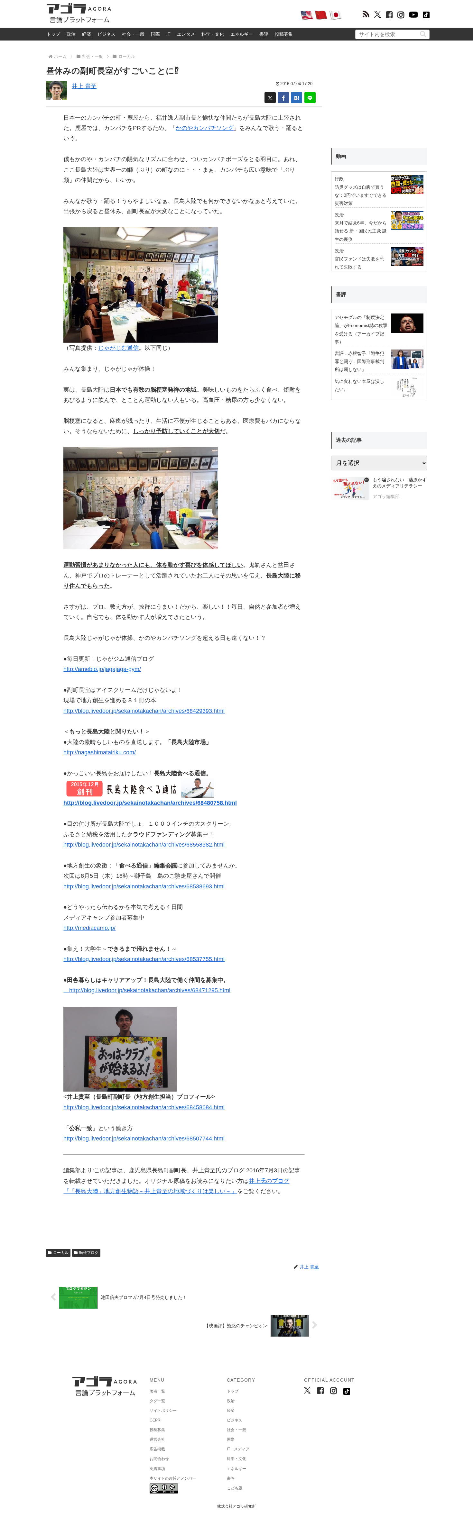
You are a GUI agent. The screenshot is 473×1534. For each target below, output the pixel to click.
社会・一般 (133, 34)
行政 (339, 178)
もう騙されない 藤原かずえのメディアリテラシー (400, 483)
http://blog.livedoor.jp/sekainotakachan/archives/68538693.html (144, 886)
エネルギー (241, 34)
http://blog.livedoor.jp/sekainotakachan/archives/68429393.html (144, 711)
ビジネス (106, 34)
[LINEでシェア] (310, 97)
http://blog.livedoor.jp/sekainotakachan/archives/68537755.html (144, 959)
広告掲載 (157, 1449)
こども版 (234, 1488)
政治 (71, 34)
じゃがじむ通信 (118, 348)
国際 (155, 34)
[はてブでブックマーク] (296, 97)
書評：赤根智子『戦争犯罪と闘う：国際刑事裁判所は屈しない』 (359, 361)
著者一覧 (157, 1391)
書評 (263, 34)
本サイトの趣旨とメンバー (173, 1478)
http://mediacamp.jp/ (89, 928)
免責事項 (157, 1468)
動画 (341, 156)
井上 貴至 (84, 86)
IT (168, 34)
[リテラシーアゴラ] (350, 489)
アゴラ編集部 (386, 496)
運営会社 (157, 1439)
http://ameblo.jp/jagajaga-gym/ (102, 669)
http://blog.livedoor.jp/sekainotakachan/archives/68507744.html (144, 1138)
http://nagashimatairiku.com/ (99, 752)
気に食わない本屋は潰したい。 (359, 385)
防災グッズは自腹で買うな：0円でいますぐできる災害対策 (361, 195)
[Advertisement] (205, 14)
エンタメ (186, 34)
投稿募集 (284, 34)
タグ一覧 (157, 1401)
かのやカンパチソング (205, 128)
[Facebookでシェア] (283, 97)
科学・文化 (212, 34)
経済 (86, 34)
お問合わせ (159, 1459)
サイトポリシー (163, 1410)
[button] (423, 34)
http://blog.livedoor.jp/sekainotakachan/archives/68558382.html (144, 844)
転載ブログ (88, 1252)
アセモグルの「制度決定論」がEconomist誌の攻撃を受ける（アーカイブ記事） (361, 329)
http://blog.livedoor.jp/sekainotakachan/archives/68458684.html (144, 1107)
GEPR (155, 1420)
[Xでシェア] (270, 97)
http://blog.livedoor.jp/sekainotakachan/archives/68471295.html (146, 990)
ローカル (61, 1252)
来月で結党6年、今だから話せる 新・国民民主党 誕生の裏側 (361, 230)
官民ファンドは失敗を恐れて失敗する (359, 262)
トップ (53, 34)
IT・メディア (238, 1449)
